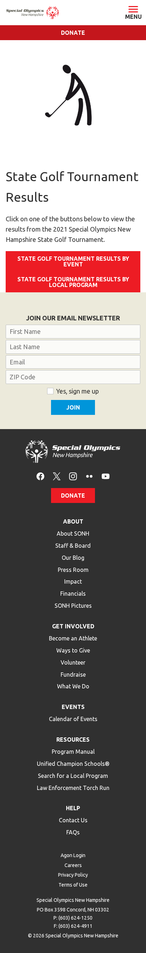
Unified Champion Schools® (73, 763)
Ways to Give (73, 650)
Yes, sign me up (77, 391)
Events (73, 707)
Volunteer (73, 662)
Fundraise (73, 674)
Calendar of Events (73, 719)
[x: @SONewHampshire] (57, 476)
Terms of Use (73, 885)
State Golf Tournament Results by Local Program (73, 282)
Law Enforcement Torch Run (73, 788)
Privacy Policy (73, 875)
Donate (73, 32)
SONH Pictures (73, 605)
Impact (73, 581)
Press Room (73, 570)
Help (73, 808)
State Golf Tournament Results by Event (73, 261)
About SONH (73, 533)
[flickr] (89, 476)
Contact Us (73, 820)
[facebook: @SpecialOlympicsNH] (40, 476)
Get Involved (73, 626)
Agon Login (73, 855)
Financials (73, 593)
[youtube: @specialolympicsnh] (106, 476)
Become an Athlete (73, 638)
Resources (73, 739)
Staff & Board (73, 545)
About (73, 521)
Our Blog (73, 557)
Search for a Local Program (73, 776)
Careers (73, 865)
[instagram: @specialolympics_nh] (73, 476)
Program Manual (73, 751)
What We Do (73, 686)
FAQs (73, 832)
